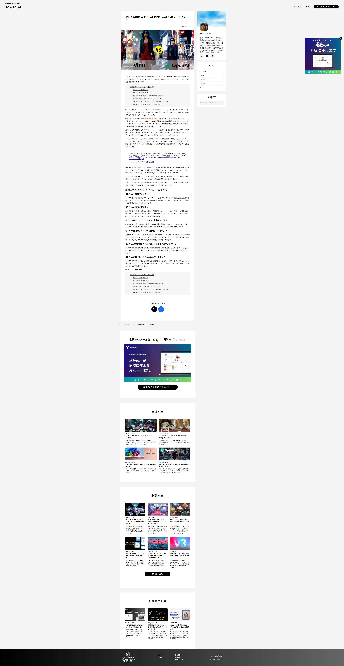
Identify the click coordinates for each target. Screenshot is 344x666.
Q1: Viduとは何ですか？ (140, 90)
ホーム (120, 324)
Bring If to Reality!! (128, 657)
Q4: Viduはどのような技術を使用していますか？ (148, 98)
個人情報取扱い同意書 (216, 657)
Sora (142, 110)
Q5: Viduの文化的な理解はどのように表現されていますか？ (151, 101)
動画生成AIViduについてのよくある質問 (142, 87)
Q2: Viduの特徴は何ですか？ (142, 93)
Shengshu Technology (149, 118)
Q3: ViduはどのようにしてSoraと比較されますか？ (148, 95)
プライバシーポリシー (216, 655)
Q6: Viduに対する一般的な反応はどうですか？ (147, 104)
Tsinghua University (175, 118)
